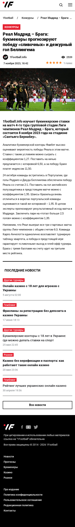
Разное (8, 354)
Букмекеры (11, 467)
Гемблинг (9, 304)
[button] (61, 5)
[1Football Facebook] (22, 427)
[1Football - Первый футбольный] (8, 4)
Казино (8, 472)
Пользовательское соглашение (23, 500)
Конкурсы (12, 27)
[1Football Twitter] (36, 427)
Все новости (37, 405)
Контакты (10, 510)
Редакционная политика (18, 505)
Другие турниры (13, 280)
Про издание (11, 489)
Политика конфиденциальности (23, 494)
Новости (9, 456)
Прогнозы (10, 461)
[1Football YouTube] (28, 427)
